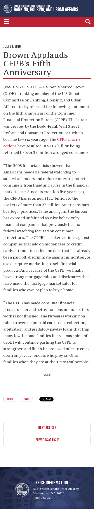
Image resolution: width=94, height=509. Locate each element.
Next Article (47, 427)
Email (26, 399)
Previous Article (47, 440)
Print (10, 399)
